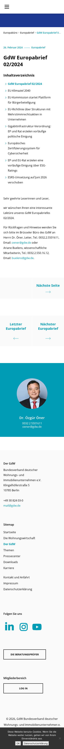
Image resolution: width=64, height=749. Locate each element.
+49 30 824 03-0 (13, 500)
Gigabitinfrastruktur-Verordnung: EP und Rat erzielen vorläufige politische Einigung (29, 131)
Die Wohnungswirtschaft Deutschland (40, 7)
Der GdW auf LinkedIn (9, 626)
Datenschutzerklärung (17, 589)
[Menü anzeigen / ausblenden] (7, 7)
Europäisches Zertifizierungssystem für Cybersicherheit (24, 148)
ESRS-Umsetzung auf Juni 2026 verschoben (27, 179)
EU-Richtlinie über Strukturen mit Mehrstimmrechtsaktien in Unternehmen (29, 114)
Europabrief (27, 32)
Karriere (8, 568)
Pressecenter (11, 556)
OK (18, 743)
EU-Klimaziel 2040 (19, 90)
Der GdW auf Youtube (37, 627)
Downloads (10, 562)
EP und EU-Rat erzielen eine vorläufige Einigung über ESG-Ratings (27, 165)
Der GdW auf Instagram (23, 627)
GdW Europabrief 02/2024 (25, 84)
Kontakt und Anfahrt (16, 577)
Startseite (9, 532)
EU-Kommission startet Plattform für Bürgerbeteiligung (29, 100)
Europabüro (10, 32)
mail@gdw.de (11, 505)
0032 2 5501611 (32, 423)
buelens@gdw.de (23, 258)
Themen (8, 550)
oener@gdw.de (21, 242)
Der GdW (9, 544)
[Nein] (59, 738)
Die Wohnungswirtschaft (19, 538)
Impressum (10, 583)
